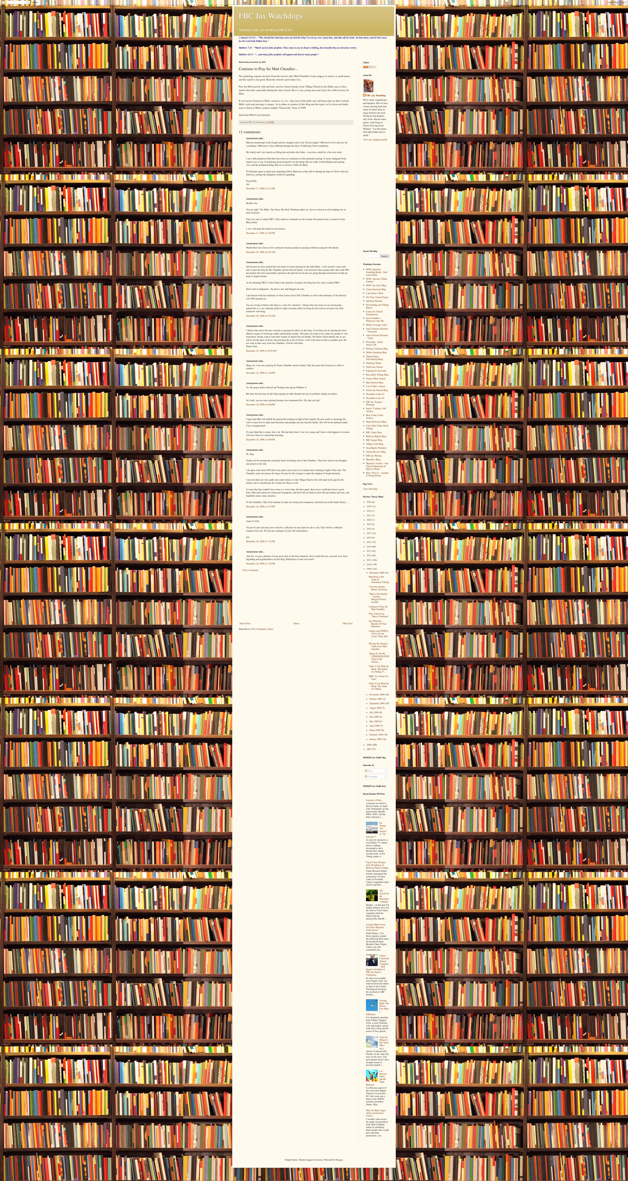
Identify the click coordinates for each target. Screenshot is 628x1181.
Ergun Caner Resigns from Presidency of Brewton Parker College (377, 865)
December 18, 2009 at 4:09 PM (260, 439)
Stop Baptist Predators (376, 447)
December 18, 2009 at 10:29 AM (261, 350)
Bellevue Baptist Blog (376, 436)
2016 (369, 537)
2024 (369, 510)
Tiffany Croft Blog (374, 443)
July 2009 (374, 712)
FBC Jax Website (374, 455)
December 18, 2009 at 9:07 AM (260, 252)
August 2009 (375, 707)
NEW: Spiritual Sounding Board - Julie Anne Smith (376, 272)
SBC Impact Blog (374, 440)
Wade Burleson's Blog (376, 421)
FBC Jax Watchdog (376, 95)
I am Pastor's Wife (374, 293)
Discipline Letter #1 (375, 394)
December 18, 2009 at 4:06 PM (260, 404)
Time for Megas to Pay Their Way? (384, 1041)
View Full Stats (370, 488)
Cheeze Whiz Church (375, 378)
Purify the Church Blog (377, 390)
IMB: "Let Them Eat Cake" (378, 677)
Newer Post (245, 623)
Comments (372, 776)
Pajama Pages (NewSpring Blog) (374, 358)
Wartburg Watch (373, 363)
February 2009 (376, 734)
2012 (369, 555)
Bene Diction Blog (374, 382)
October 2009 (376, 698)
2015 (369, 542)
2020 (369, 519)
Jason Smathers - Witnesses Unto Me (375, 319)
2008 (369, 744)
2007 (369, 749)
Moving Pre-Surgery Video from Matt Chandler (378, 646)
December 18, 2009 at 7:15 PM (260, 563)
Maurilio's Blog (373, 459)
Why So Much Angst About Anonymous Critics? (375, 1113)
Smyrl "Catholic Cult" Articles (376, 410)
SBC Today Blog (374, 432)
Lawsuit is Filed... (374, 800)
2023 (369, 515)
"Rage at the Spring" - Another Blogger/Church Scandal (378, 597)
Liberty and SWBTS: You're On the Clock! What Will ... (379, 635)
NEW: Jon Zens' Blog (376, 285)
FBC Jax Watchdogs (270, 15)
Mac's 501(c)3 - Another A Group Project (377, 474)
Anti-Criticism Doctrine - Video (377, 337)
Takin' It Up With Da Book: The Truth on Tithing (379, 686)
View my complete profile (375, 139)
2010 (369, 564)
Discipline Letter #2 (375, 397)
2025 (369, 506)
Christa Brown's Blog (376, 451)
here (299, 79)
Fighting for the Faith (376, 370)
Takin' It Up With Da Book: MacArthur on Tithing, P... (379, 669)
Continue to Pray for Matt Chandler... (378, 608)
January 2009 (375, 739)
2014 (369, 546)
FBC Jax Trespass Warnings (374, 403)
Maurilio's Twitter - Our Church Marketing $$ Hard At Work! (377, 466)
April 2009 (374, 725)
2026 (369, 501)
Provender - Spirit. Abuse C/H (375, 343)
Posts (369, 770)
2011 (369, 559)
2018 (369, 528)
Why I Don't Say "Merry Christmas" (379, 615)
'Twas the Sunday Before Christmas (378, 588)
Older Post (347, 623)
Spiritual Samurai (374, 300)
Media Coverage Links (376, 324)
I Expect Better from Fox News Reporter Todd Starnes (375, 927)
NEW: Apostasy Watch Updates (376, 280)
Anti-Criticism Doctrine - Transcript (377, 330)
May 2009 (374, 721)
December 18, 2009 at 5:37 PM (260, 506)
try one (284, 100)
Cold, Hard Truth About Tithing (377, 427)
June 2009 (374, 716)
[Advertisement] (296, 596)
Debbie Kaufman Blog (376, 352)
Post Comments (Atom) (262, 628)
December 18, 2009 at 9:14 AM (260, 315)
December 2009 (377, 572)
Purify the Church (374, 366)
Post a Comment (250, 570)
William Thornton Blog (377, 348)
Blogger (339, 1159)
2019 (369, 524)
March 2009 (375, 730)
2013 (369, 550)
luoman (319, 1159)
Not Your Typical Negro (377, 297)
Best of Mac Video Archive (374, 416)
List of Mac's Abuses (375, 386)
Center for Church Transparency (374, 313)
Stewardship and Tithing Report (377, 306)
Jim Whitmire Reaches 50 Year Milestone (377, 623)
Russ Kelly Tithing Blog (377, 374)
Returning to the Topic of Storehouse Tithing (379, 579)
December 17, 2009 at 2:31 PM (260, 188)
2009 (369, 568)
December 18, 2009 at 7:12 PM (260, 541)
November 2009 (377, 694)
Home (296, 623)
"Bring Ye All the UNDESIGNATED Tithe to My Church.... (379, 657)
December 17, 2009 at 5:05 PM (260, 233)
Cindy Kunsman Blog (376, 289)
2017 (369, 533)
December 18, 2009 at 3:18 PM (260, 372)
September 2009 (377, 703)
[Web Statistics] (369, 67)
